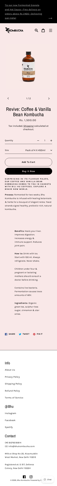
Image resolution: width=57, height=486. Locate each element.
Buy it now (28, 171)
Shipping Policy (13, 383)
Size (7, 150)
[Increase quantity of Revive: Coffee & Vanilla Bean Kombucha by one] (51, 140)
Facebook (10, 420)
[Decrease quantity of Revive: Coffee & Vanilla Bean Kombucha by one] (38, 140)
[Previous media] (8, 98)
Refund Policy (12, 390)
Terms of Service (14, 397)
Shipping (28, 125)
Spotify (9, 427)
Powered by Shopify (38, 480)
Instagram (10, 413)
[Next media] (48, 98)
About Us (10, 369)
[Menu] (50, 30)
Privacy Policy (12, 376)
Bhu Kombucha (23, 480)
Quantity (9, 140)
